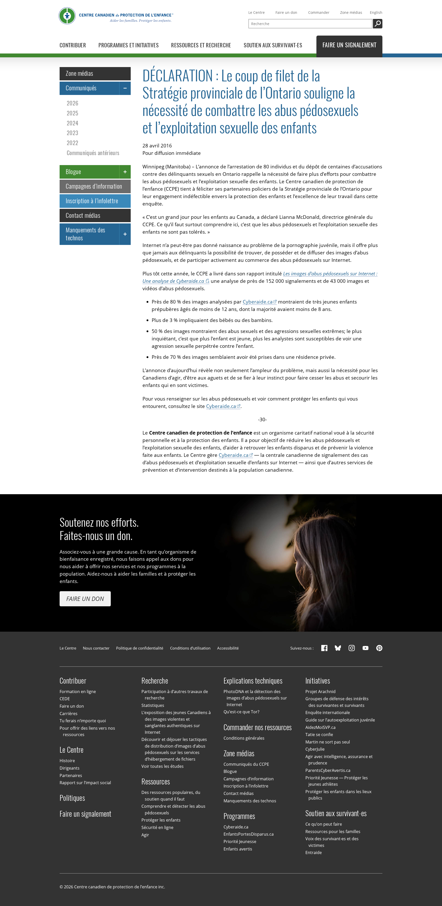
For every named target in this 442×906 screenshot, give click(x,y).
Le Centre (256, 12)
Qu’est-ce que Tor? (241, 712)
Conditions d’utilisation (190, 648)
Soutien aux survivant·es (336, 813)
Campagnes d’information (94, 186)
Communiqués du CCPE (246, 764)
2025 (72, 113)
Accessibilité (228, 648)
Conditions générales (244, 738)
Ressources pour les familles (332, 831)
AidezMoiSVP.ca (320, 727)
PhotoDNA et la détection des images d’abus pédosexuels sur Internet (255, 698)
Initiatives (317, 681)
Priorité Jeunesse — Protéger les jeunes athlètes (336, 781)
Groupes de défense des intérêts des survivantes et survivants (337, 702)
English (376, 12)
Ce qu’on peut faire (323, 824)
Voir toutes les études (162, 766)
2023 (72, 133)
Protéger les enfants (161, 820)
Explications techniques (253, 681)
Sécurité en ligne (157, 827)
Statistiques (152, 705)
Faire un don (286, 12)
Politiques (72, 798)
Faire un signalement (86, 814)
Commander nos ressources (258, 727)
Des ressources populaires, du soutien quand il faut (170, 796)
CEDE (65, 699)
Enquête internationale (327, 713)
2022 (72, 143)
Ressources (155, 781)
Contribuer (73, 681)
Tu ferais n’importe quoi (83, 721)
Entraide (313, 852)
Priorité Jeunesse (240, 841)
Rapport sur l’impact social (85, 782)
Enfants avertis (238, 849)
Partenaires (71, 775)
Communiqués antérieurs (93, 153)
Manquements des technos (85, 233)
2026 (72, 103)
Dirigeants (70, 768)
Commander (318, 12)
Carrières (69, 713)
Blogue (73, 171)
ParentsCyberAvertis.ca (327, 770)
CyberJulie (315, 749)
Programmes (239, 816)
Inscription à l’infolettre (92, 200)
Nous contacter (96, 648)
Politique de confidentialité (139, 648)
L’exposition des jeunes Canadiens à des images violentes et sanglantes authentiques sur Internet (176, 722)
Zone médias (351, 12)
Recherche (154, 681)
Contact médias (83, 215)
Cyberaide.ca (258, 301)
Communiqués (81, 87)
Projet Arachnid (320, 691)
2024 (72, 123)
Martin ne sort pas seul (327, 742)
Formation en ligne (78, 691)
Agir (145, 835)
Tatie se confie (319, 734)
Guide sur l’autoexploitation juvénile (340, 720)
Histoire (67, 761)
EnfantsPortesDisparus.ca (249, 834)
